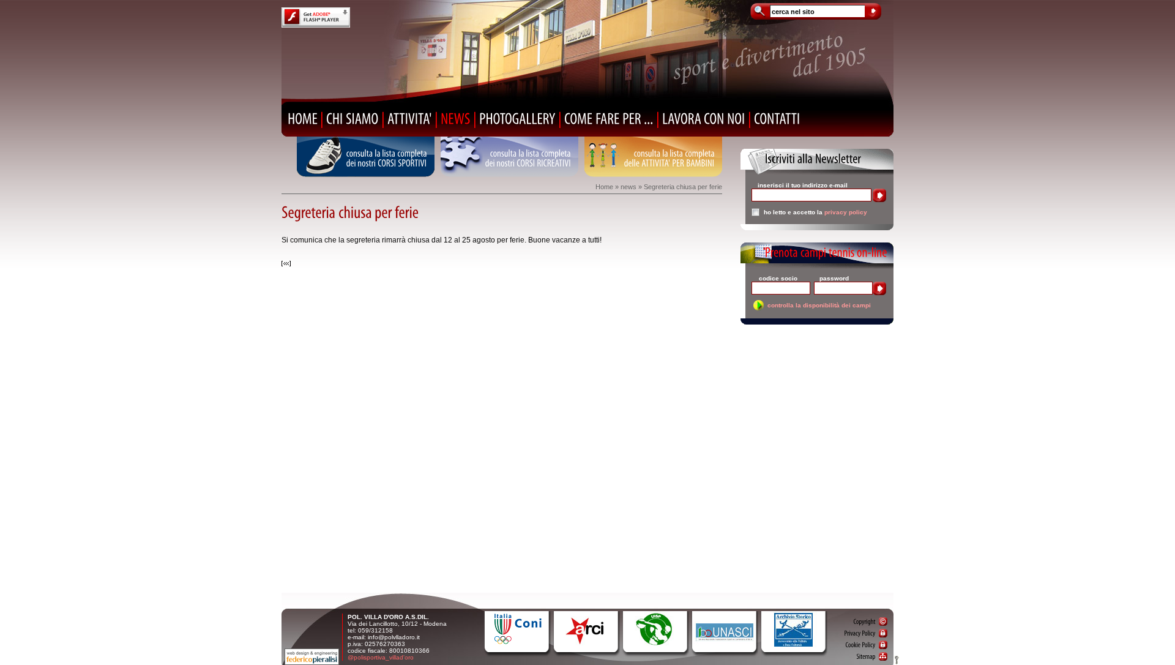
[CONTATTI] (777, 119)
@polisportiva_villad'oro (381, 657)
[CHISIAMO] (352, 119)
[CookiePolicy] (866, 645)
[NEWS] (456, 119)
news (628, 186)
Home (604, 186)
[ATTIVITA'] (409, 119)
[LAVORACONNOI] (703, 119)
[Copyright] (870, 621)
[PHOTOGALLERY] (517, 119)
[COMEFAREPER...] (609, 119)
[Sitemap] (871, 656)
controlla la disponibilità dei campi (819, 305)
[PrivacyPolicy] (865, 633)
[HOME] (303, 119)
